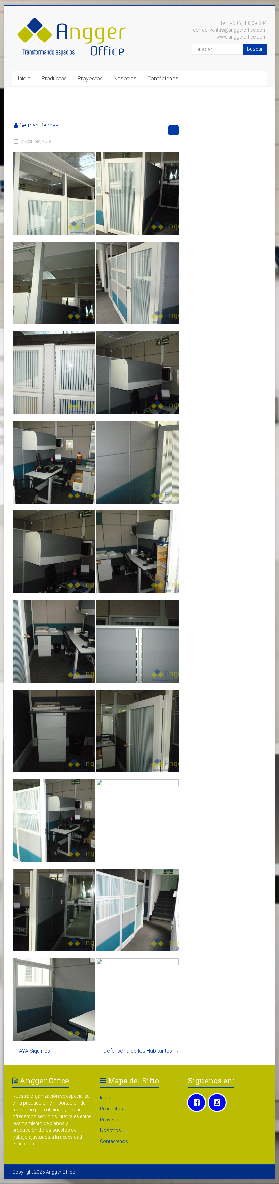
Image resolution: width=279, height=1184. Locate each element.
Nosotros (125, 78)
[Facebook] (198, 1102)
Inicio (24, 78)
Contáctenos (162, 78)
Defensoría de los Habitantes (141, 1051)
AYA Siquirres (31, 1051)
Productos (54, 78)
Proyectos (90, 78)
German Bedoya (39, 125)
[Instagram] (219, 1102)
